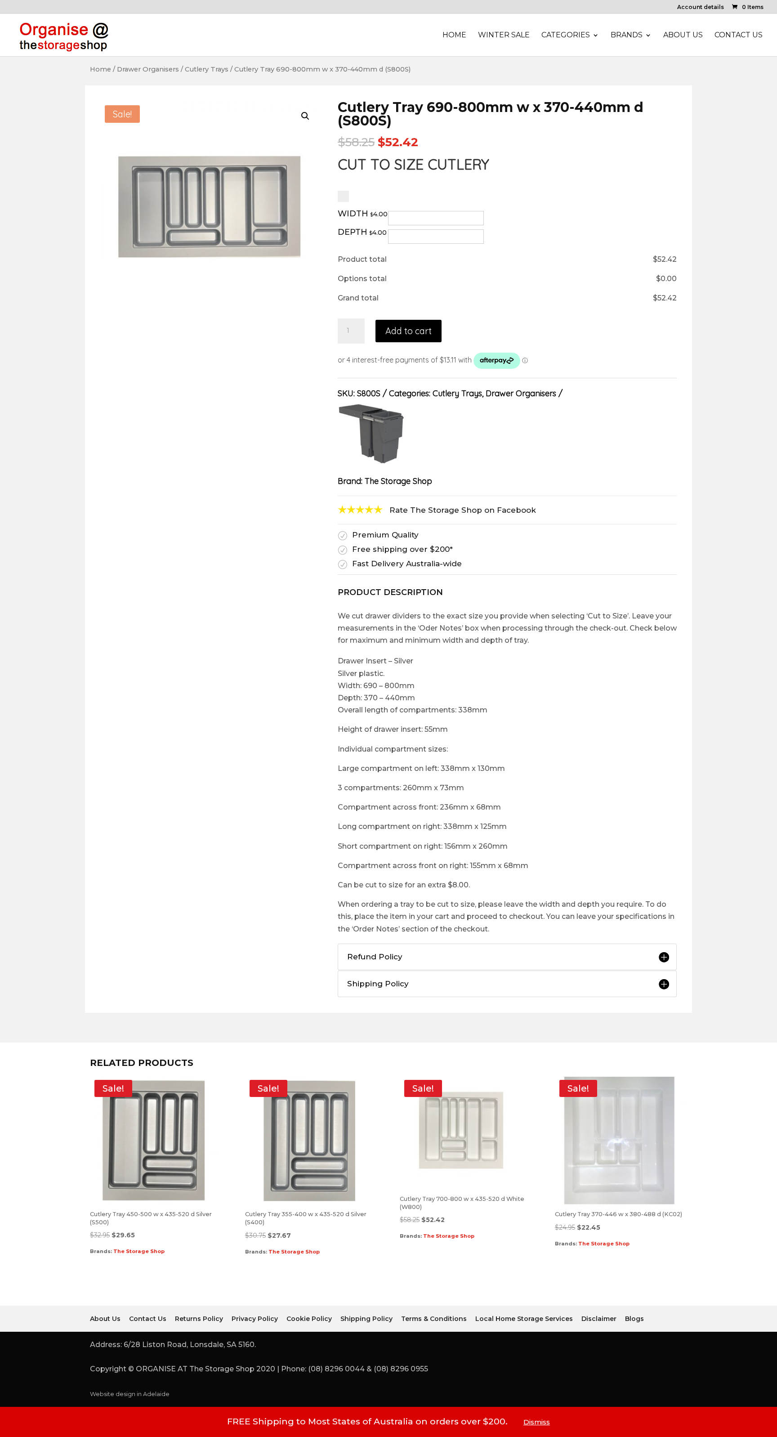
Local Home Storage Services (524, 1319)
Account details (700, 7)
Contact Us (738, 35)
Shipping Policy (366, 1319)
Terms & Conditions (434, 1319)
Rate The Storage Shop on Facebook (462, 510)
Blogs (634, 1319)
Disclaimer (598, 1319)
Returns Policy (199, 1319)
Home (454, 35)
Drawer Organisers (148, 69)
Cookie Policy (309, 1319)
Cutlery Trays (206, 69)
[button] (305, 116)
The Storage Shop (398, 481)
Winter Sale (504, 35)
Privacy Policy (255, 1319)
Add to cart (408, 330)
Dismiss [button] (536, 1422)
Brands (627, 35)
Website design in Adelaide (130, 1394)
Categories (565, 35)
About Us (683, 35)
